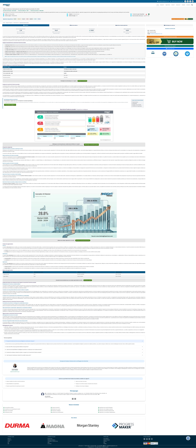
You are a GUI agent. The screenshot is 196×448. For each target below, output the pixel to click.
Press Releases (106, 438)
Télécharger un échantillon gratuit (177, 19)
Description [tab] (26, 25)
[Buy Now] (189, 19)
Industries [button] (162, 4)
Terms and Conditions (51, 439)
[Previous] (69, 400)
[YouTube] (193, 1)
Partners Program (107, 439)
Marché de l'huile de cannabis (24, 22)
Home (158, 4)
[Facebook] (185, 1)
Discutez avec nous (170, 48)
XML (8, 443)
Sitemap (105, 443)
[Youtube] (152, 439)
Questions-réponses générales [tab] (121, 25)
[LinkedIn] (190, 1)
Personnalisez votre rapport (170, 46)
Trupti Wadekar (15, 369)
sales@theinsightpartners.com (163, 1)
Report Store (168, 4)
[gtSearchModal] (192, 5)
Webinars (105, 441)
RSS (8, 442)
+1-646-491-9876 (174, 1)
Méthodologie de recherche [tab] (170, 25)
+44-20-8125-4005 (180, 1)
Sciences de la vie (16, 22)
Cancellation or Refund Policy (53, 441)
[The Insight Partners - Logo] (6, 5)
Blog (104, 442)
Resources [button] (178, 4)
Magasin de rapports (9, 22)
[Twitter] (188, 1)
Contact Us (188, 4)
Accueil (4, 22)
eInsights (183, 4)
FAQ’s (49, 442)
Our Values (49, 443)
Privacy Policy (50, 438)
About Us (9, 438)
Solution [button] (172, 4)
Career (9, 441)
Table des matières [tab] (74, 25)
